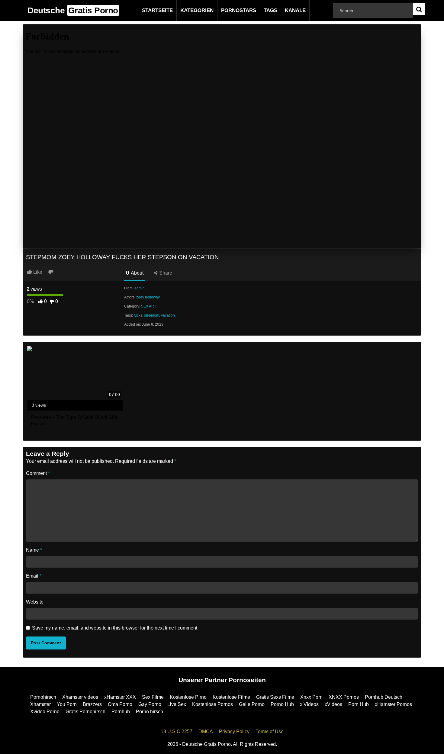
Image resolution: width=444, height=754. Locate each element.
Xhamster (40, 704)
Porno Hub (282, 704)
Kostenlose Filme (231, 697)
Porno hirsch (149, 711)
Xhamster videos (80, 697)
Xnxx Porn (311, 697)
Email (33, 575)
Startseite (147, 10)
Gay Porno (149, 704)
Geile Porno (252, 704)
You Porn (67, 704)
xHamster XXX (120, 697)
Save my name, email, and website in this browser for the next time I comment (114, 627)
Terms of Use (270, 731)
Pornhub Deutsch (383, 697)
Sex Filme (153, 697)
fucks (138, 315)
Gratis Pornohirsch (85, 711)
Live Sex (176, 704)
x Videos (309, 704)
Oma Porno (120, 704)
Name (34, 550)
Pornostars (228, 10)
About (136, 273)
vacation (168, 315)
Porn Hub (358, 704)
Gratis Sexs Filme (275, 697)
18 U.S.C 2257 (176, 731)
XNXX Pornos (344, 697)
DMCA (205, 731)
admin (139, 288)
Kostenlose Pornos (212, 704)
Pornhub (120, 711)
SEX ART (148, 306)
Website (34, 601)
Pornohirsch (43, 697)
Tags (261, 10)
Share (165, 273)
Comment (38, 473)
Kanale (285, 10)
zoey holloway (148, 297)
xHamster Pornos (393, 704)
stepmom (151, 315)
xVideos (333, 704)
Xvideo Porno (45, 711)
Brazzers (92, 704)
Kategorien (187, 10)
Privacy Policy (234, 731)
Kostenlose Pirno (188, 697)
